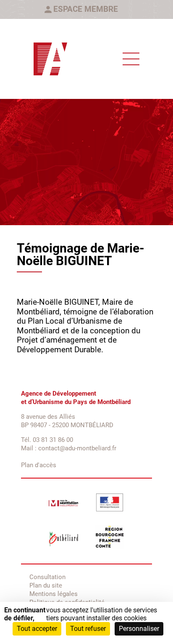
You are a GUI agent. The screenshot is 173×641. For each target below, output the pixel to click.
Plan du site (45, 585)
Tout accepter (37, 629)
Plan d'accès (38, 465)
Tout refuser (88, 629)
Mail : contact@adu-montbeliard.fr (68, 448)
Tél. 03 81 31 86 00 (47, 440)
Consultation (47, 577)
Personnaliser (139, 629)
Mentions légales (53, 594)
